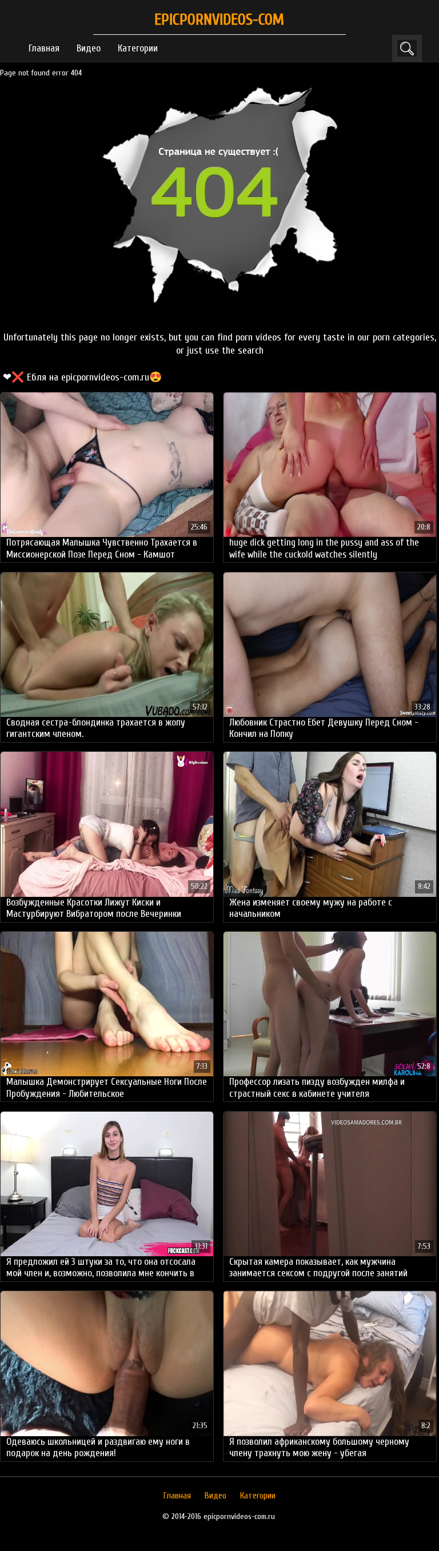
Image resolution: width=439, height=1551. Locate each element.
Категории (138, 48)
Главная (44, 48)
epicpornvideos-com (219, 20)
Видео (89, 48)
